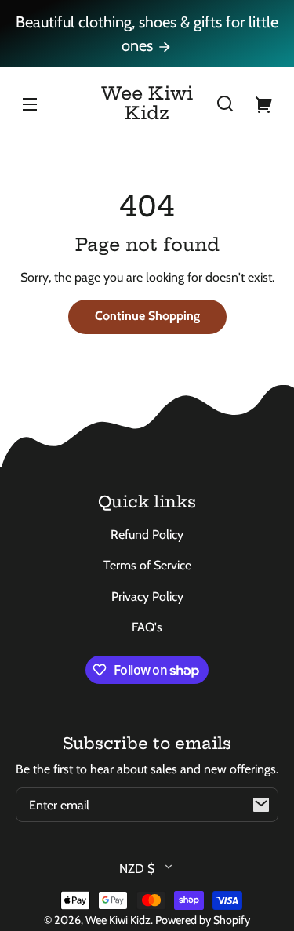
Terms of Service (147, 565)
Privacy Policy (147, 596)
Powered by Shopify (202, 920)
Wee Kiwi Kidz (118, 920)
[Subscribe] (261, 804)
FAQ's (147, 627)
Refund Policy (147, 534)
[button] (225, 103)
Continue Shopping (147, 315)
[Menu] (30, 103)
